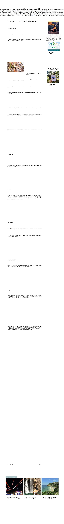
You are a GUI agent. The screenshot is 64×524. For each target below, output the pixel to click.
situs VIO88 (33, 15)
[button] (15, 68)
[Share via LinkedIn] (12, 464)
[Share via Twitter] (10, 464)
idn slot (45, 11)
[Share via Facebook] (7, 464)
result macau (28, 14)
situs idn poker (15, 10)
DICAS (40, 464)
